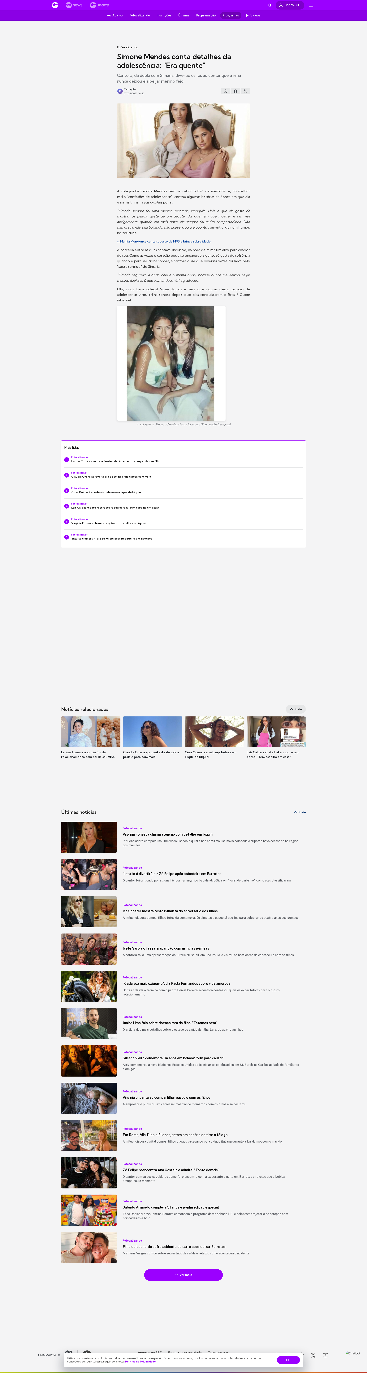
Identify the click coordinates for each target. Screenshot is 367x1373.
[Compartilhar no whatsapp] (225, 91)
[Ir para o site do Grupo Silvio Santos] (58, 1355)
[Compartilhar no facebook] (235, 91)
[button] (90, 743)
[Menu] (311, 5)
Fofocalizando (127, 47)
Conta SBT (292, 5)
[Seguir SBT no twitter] (313, 1355)
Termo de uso (218, 1352)
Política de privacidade (185, 1352)
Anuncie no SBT (150, 1352)
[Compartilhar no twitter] (245, 91)
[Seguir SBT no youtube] (325, 1355)
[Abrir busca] (269, 5)
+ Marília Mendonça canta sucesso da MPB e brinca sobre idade (164, 241)
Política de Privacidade (140, 1361)
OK (288, 1360)
